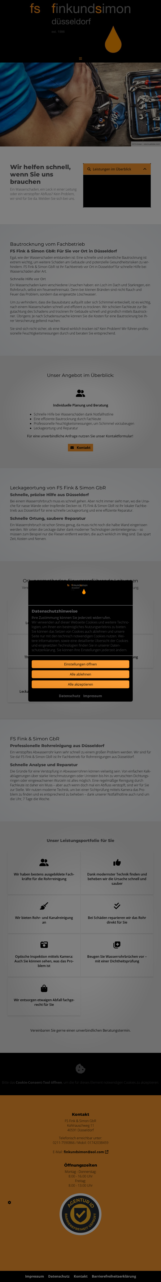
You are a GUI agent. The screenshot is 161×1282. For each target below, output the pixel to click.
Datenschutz (69, 696)
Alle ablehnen (80, 674)
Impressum (92, 696)
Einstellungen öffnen (80, 664)
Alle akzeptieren (80, 684)
